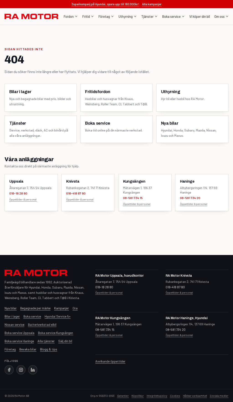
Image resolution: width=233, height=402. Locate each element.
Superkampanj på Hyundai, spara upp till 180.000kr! (105, 4)
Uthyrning (126, 16)
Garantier (123, 395)
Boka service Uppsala (19, 333)
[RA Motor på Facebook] (9, 369)
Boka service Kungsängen (55, 333)
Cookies (175, 395)
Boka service (171, 16)
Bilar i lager (12, 316)
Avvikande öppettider (110, 361)
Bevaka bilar (27, 349)
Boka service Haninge (19, 341)
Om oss (219, 16)
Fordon (69, 16)
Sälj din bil (65, 341)
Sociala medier (219, 395)
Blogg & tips (48, 349)
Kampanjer (61, 308)
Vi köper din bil (199, 16)
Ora (75, 308)
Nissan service (14, 324)
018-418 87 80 (76, 193)
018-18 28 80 (18, 193)
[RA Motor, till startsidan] (31, 16)
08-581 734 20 (190, 198)
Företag (104, 16)
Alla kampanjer (152, 4)
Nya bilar (11, 308)
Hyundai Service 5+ (58, 316)
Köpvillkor (138, 395)
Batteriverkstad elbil (42, 324)
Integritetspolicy (157, 395)
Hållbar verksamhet (195, 395)
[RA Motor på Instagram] (20, 369)
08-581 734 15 (133, 198)
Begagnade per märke (35, 308)
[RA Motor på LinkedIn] (32, 369)
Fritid (86, 16)
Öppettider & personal (23, 199)
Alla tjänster (46, 341)
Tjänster (147, 16)
